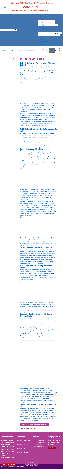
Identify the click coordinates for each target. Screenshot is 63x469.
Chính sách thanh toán (23, 440)
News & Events (44, 27)
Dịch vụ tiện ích (37, 444)
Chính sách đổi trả (22, 448)
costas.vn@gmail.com (7, 457)
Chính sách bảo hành (23, 452)
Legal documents (45, 41)
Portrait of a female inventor (49, 35)
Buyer (41, 39)
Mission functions (46, 21)
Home (42, 17)
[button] (47, 15)
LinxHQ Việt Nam (20, 466)
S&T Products (44, 29)
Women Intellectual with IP (47, 31)
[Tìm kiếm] (16, 30)
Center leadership (46, 23)
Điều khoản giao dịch (39, 442)
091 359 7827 (10, 446)
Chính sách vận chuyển (23, 444)
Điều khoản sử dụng (38, 440)
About (41, 19)
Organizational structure (48, 25)
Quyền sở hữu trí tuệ (38, 446)
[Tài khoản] (55, 50)
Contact (42, 43)
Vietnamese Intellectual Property (50, 33)
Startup (42, 37)
